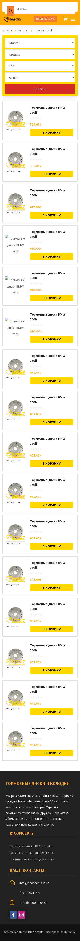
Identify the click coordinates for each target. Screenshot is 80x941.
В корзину (51, 132)
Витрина (23, 30)
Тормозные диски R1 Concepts (31, 846)
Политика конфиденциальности (32, 859)
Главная (7, 30)
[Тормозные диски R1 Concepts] (12, 18)
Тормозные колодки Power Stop (32, 852)
